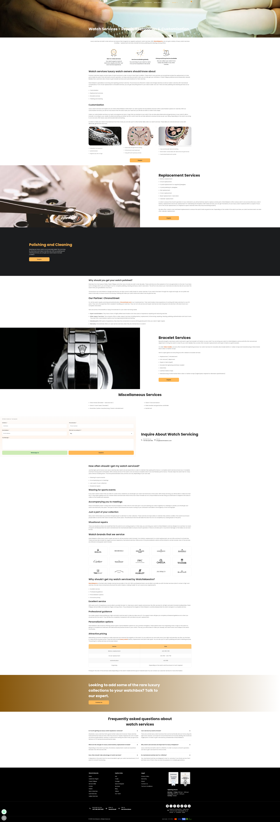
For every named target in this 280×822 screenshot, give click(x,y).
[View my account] (186, 3)
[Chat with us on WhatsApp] (4, 811)
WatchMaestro (158, 41)
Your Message (5, 437)
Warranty (144, 779)
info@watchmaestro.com (164, 440)
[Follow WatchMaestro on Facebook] (167, 806)
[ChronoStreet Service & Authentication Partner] (185, 779)
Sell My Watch (157, 2)
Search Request (119, 784)
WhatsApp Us (35, 453)
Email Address (5, 430)
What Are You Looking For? (75, 430)
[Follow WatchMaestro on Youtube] (178, 806)
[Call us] (4, 818)
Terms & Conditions (146, 786)
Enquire (140, 160)
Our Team (118, 794)
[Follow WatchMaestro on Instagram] (174, 806)
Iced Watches (93, 794)
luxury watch (124, 639)
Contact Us (98, 702)
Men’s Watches (93, 791)
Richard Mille (92, 784)
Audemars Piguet (94, 779)
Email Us (101, 452)
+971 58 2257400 (148, 440)
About (143, 781)
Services (174, 2)
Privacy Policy (145, 776)
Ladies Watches (148, 2)
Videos (117, 791)
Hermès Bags (166, 2)
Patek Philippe (93, 781)
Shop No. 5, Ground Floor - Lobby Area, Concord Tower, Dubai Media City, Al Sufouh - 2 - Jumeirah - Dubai (179, 811)
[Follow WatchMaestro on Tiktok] (181, 806)
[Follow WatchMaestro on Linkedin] (189, 806)
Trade (116, 779)
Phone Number (72, 422)
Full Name (4, 422)
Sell (116, 776)
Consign (117, 781)
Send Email (112, 809)
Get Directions (126, 809)
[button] (183, 3)
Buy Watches (125, 2)
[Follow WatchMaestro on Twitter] (171, 806)
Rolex (90, 776)
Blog (116, 789)
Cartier (91, 786)
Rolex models (168, 347)
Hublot (91, 789)
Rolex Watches (136, 2)
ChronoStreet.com (125, 302)
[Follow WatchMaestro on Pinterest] (185, 806)
